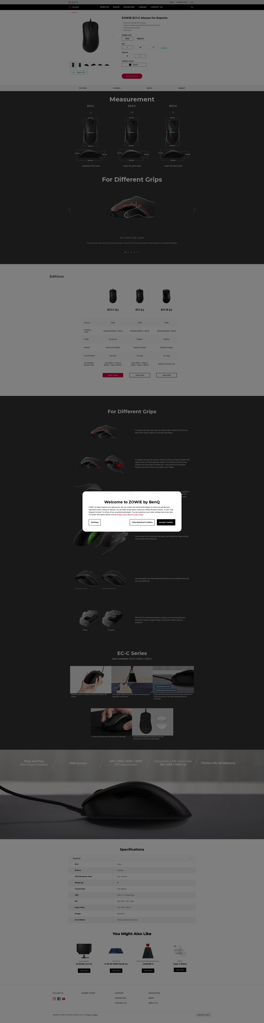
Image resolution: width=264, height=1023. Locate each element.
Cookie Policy (122, 515)
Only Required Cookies (142, 522)
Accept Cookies (166, 522)
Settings (94, 522)
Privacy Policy (138, 515)
